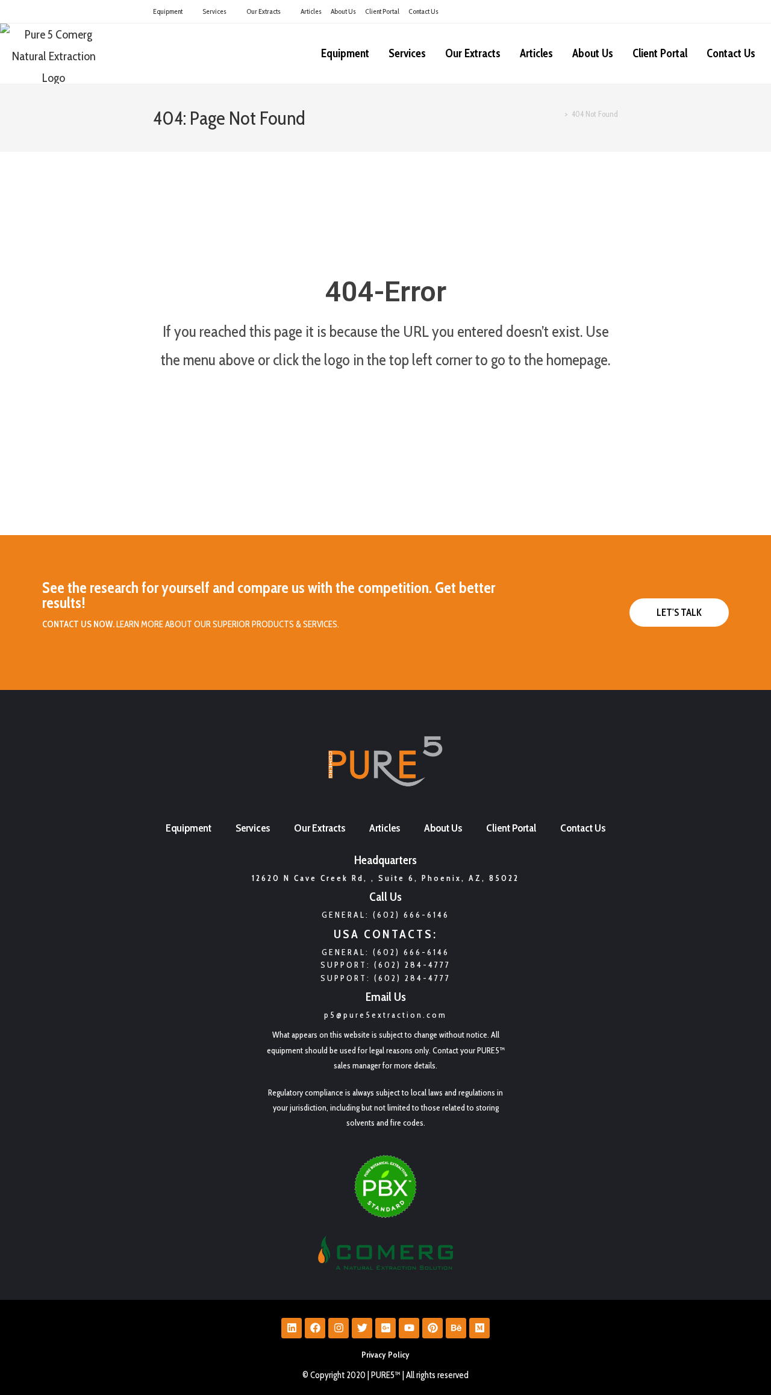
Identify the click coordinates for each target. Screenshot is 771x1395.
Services (214, 11)
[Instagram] (338, 1328)
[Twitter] (362, 1328)
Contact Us (423, 11)
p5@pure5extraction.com (385, 1014)
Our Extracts (263, 11)
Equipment (168, 11)
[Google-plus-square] (385, 1328)
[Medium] (479, 1328)
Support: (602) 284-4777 (385, 978)
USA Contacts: (385, 934)
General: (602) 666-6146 (385, 914)
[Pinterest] (432, 1328)
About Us (343, 11)
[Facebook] (315, 1328)
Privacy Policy (385, 1354)
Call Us (385, 896)
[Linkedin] (291, 1328)
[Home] (558, 114)
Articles (311, 11)
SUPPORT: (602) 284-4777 (385, 964)
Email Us (386, 996)
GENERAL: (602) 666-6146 (385, 952)
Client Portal (382, 11)
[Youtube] (409, 1328)
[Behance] (456, 1328)
